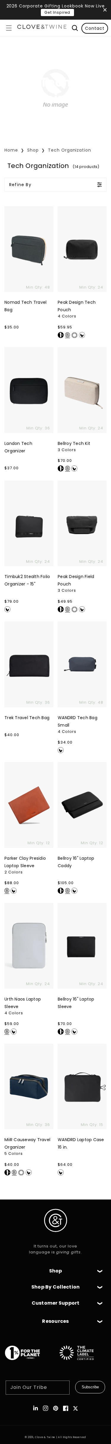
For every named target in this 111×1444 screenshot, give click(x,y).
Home (11, 150)
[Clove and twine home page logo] (55, 1237)
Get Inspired (57, 12)
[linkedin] (35, 1408)
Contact (94, 28)
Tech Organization (69, 150)
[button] (8, 28)
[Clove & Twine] (41, 27)
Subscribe (90, 1387)
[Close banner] (105, 10)
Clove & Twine (45, 1437)
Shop (33, 150)
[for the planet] (28, 1363)
